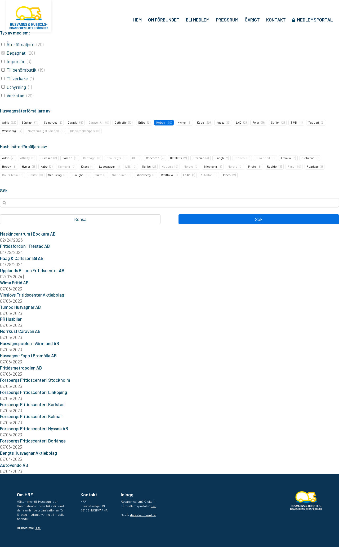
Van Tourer (119, 175)
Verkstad (15, 95)
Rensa (80, 219)
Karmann (64, 166)
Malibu (146, 166)
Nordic (232, 166)
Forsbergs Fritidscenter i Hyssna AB (34, 428)
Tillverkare (17, 78)
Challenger (114, 158)
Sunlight (77, 175)
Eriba (141, 122)
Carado (73, 122)
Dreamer (198, 158)
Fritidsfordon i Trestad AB (25, 246)
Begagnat (16, 52)
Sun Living (55, 175)
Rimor (292, 166)
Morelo (188, 166)
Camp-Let (50, 122)
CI (133, 158)
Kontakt (276, 19)
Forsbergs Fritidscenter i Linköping (33, 392)
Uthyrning (16, 87)
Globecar (308, 158)
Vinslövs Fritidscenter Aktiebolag (32, 294)
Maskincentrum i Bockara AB (28, 233)
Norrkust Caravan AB (20, 331)
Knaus (220, 122)
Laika (186, 175)
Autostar (206, 175)
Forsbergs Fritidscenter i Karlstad (32, 404)
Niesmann (210, 166)
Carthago (89, 158)
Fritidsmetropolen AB (21, 367)
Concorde (152, 158)
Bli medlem (197, 19)
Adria (5, 122)
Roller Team (10, 175)
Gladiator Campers (82, 131)
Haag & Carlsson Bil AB (21, 258)
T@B (294, 122)
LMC (239, 122)
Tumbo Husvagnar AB (20, 307)
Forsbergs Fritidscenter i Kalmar (31, 416)
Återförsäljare (20, 44)
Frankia (286, 158)
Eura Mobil (263, 158)
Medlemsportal (315, 19)
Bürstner (27, 122)
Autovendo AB (14, 465)
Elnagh (219, 158)
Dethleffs (120, 122)
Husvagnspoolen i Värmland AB (29, 343)
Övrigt (252, 19)
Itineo (227, 175)
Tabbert (313, 122)
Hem (137, 19)
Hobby (160, 122)
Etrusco (240, 158)
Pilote (252, 166)
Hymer (182, 122)
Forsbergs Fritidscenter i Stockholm (35, 380)
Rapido (272, 166)
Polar (255, 122)
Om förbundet (164, 19)
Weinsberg (9, 131)
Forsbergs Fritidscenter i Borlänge (33, 440)
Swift (98, 175)
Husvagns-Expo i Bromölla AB (28, 355)
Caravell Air (96, 122)
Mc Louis (167, 166)
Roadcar (312, 166)
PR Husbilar (11, 319)
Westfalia (167, 175)
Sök (258, 219)
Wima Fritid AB (14, 282)
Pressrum (227, 19)
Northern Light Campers (43, 131)
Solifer (275, 122)
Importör (16, 61)
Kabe (200, 122)
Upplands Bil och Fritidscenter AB (32, 270)
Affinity (25, 158)
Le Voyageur (107, 166)
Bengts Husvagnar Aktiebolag (28, 452)
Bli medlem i (29, 527)
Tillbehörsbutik (21, 69)
